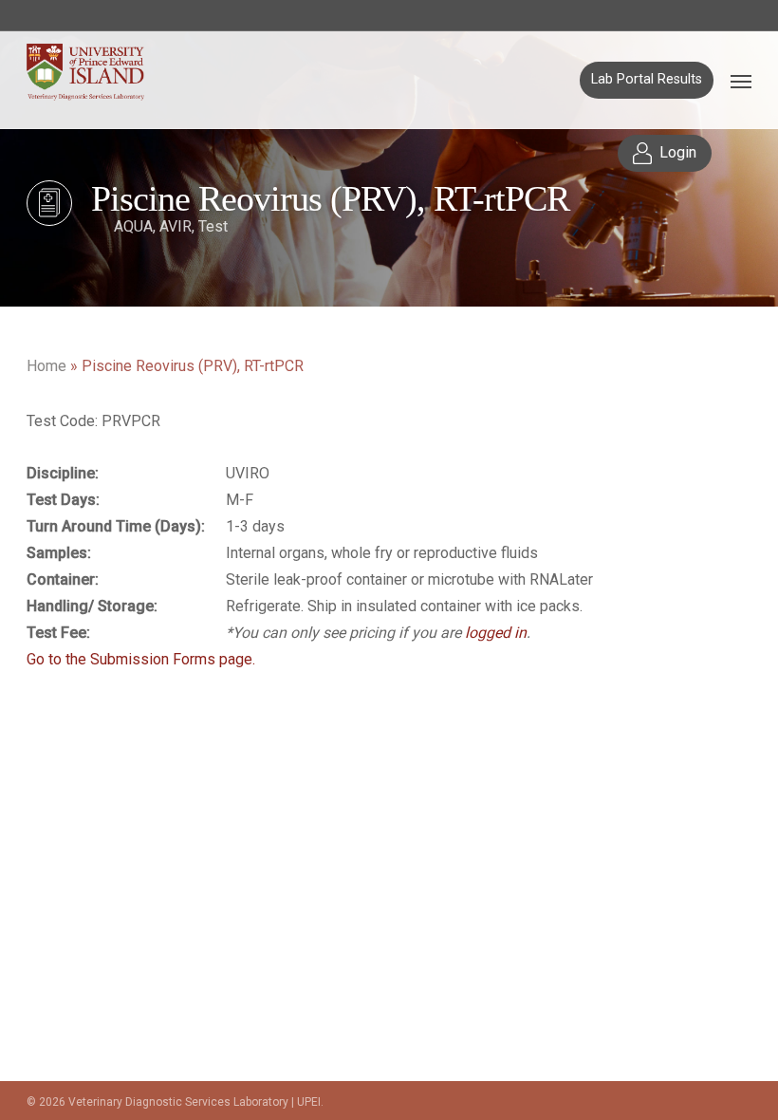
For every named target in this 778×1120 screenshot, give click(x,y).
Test (213, 226)
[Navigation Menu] (741, 80)
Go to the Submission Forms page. (141, 659)
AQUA (133, 226)
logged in (496, 633)
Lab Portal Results (646, 79)
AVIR (175, 226)
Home (46, 366)
